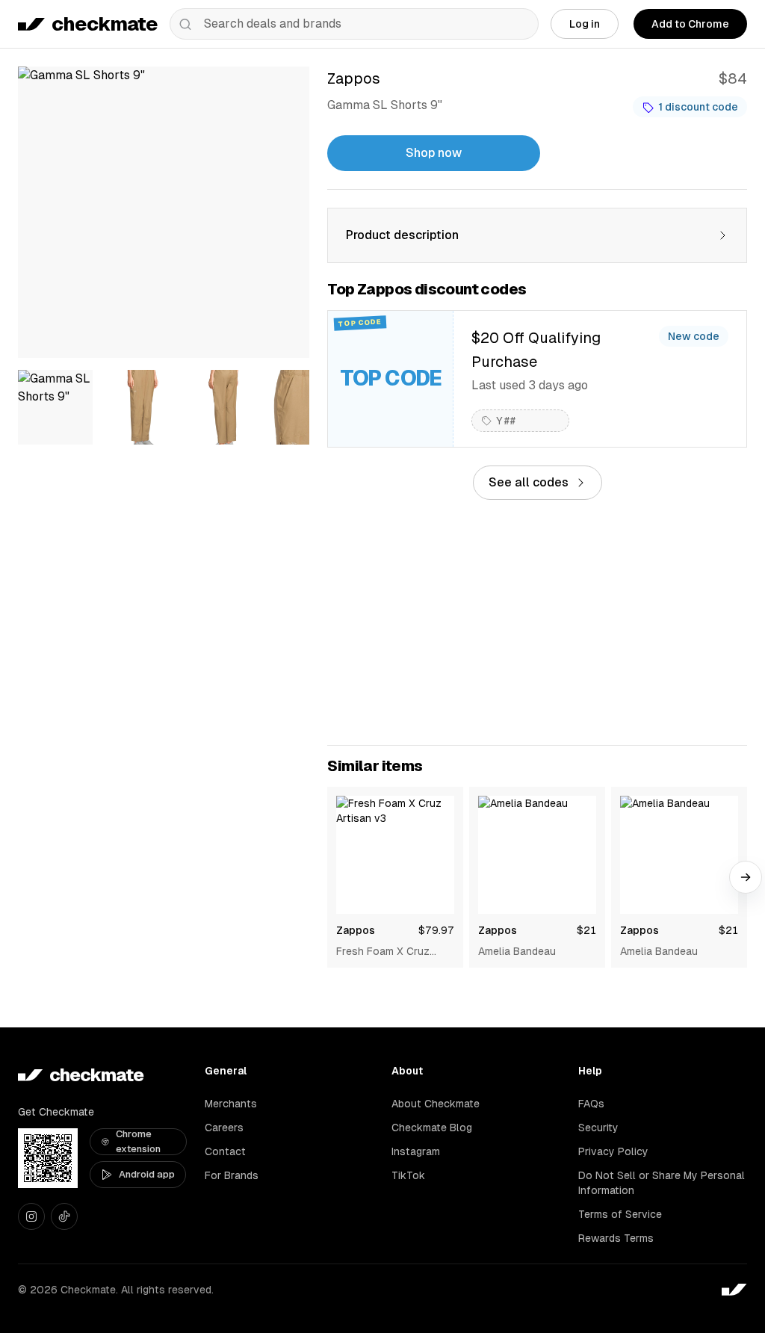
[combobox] (354, 24)
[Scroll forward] (745, 877)
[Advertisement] (537, 622)
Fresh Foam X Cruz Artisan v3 (383, 952)
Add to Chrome (690, 24)
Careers (224, 1127)
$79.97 (436, 930)
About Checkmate (435, 1104)
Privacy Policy (613, 1151)
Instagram (415, 1151)
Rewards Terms (616, 1238)
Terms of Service (620, 1214)
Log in (584, 24)
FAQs (591, 1104)
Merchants (231, 1104)
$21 (586, 930)
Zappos (355, 930)
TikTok (408, 1175)
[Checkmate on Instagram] (31, 1216)
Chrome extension (138, 1141)
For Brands (231, 1175)
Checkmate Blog (431, 1127)
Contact (225, 1151)
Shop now (434, 153)
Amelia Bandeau (517, 951)
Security (598, 1127)
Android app (147, 1174)
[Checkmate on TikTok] (64, 1216)
